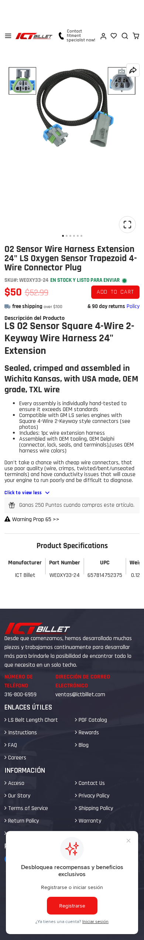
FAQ (12, 745)
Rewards (88, 732)
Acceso (15, 783)
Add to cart (115, 292)
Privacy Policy (93, 796)
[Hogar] (34, 36)
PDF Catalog (92, 720)
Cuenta (103, 36)
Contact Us (91, 783)
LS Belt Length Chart (32, 720)
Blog (83, 745)
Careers (16, 758)
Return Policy (23, 821)
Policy (133, 306)
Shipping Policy (95, 808)
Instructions (22, 732)
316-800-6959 (20, 694)
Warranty (89, 821)
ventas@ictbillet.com (80, 694)
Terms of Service (27, 808)
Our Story (18, 796)
